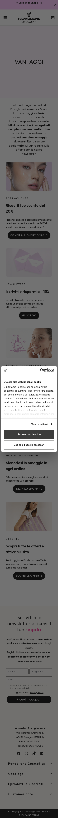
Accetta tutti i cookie (29, 434)
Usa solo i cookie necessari (29, 444)
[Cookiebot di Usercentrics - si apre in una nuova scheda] (41, 370)
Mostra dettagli (39, 424)
